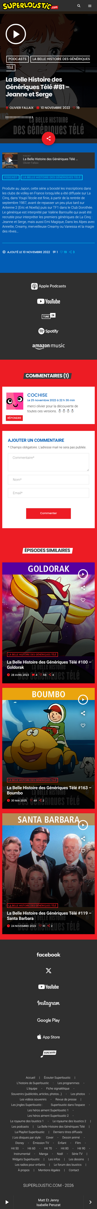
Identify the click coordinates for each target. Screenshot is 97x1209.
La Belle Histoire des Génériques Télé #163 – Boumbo (49, 790)
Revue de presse (65, 1099)
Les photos (78, 1094)
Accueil (30, 1078)
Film (78, 1143)
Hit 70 (48, 1148)
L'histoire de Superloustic (33, 1083)
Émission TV (41, 1143)
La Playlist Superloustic (30, 1132)
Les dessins (76, 1159)
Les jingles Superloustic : (27, 1105)
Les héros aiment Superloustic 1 (48, 1110)
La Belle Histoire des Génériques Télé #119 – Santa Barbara (49, 916)
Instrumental (22, 1154)
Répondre (14, 418)
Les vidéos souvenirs (33, 1099)
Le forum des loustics (68, 1165)
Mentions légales (49, 1170)
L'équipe (32, 1088)
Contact (74, 1170)
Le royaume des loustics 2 (69, 1121)
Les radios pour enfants (30, 1165)
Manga (43, 1154)
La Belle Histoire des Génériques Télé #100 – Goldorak (49, 664)
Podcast (10, 177)
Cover (49, 1137)
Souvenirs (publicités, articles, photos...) (36, 1094)
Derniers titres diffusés (67, 1132)
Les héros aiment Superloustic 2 (48, 1116)
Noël (60, 1154)
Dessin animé (71, 1137)
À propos (24, 1170)
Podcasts (18, 59)
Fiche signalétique (57, 1088)
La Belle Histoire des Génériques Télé (52, 177)
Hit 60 (31, 1148)
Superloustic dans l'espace (68, 1105)
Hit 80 (65, 1148)
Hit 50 (15, 1148)
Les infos (54, 1159)
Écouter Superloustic (57, 1078)
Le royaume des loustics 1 (27, 1121)
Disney (19, 1143)
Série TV (77, 1154)
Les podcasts (20, 1126)
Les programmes (68, 1083)
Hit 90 (81, 1148)
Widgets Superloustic (26, 1159)
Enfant (62, 1143)
